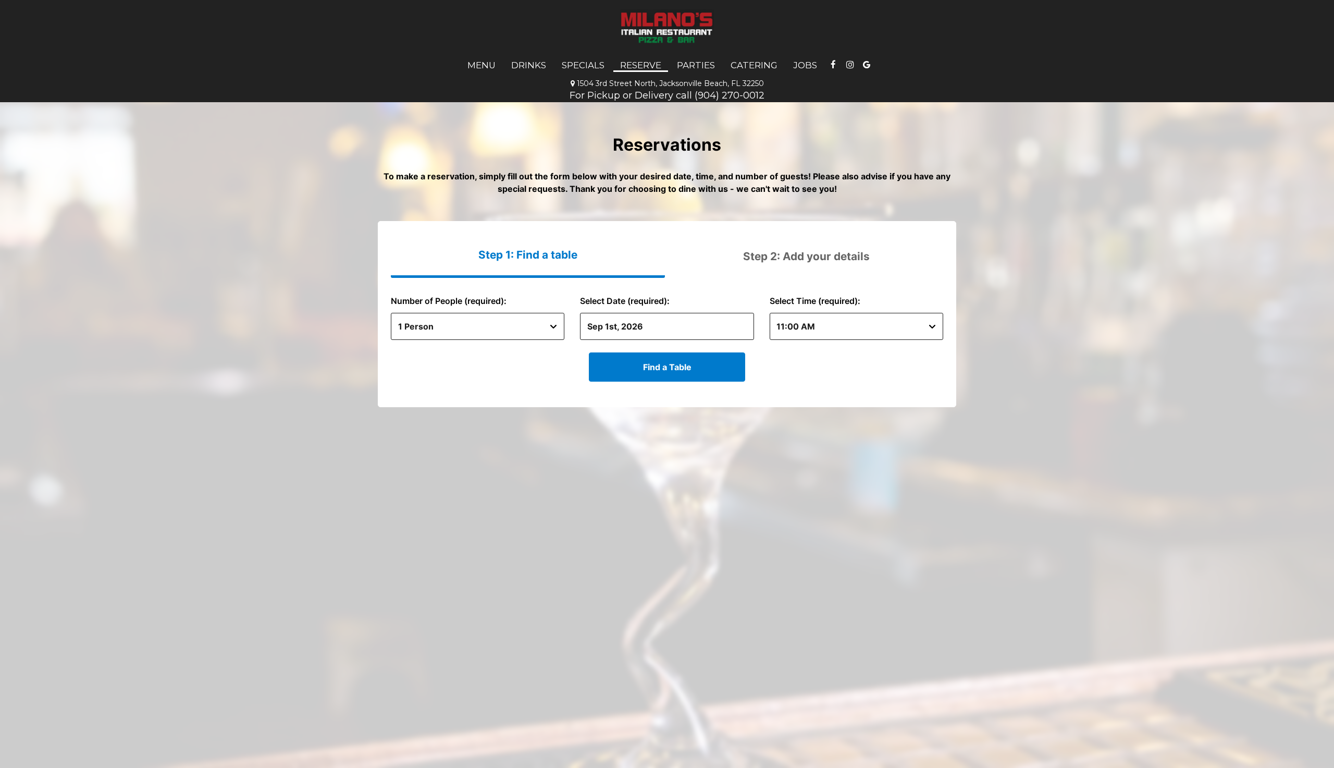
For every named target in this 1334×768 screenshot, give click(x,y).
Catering (754, 65)
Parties (696, 65)
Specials (583, 65)
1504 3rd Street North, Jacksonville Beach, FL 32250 (667, 83)
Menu (481, 65)
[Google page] (866, 64)
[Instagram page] (850, 64)
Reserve (640, 65)
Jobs (805, 65)
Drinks (528, 65)
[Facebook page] (833, 64)
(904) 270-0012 (729, 95)
